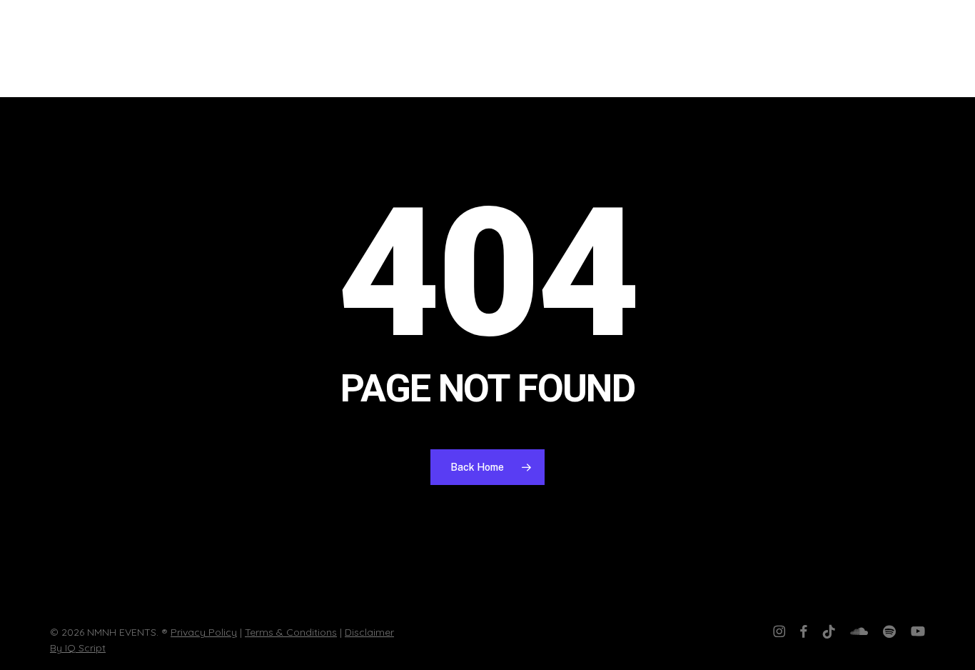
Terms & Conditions (291, 632)
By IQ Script (78, 647)
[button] (943, 48)
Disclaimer (369, 632)
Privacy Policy (204, 632)
